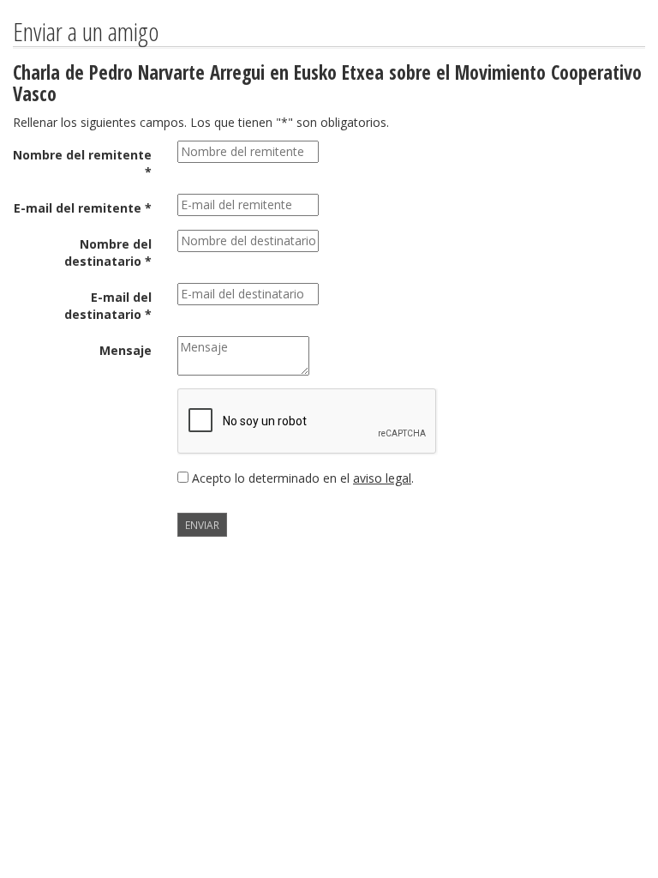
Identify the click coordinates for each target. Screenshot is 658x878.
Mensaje (125, 350)
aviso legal (382, 478)
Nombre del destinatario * (108, 252)
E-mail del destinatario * (108, 305)
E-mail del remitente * (83, 208)
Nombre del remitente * (82, 163)
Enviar (202, 525)
